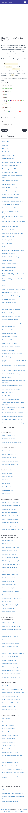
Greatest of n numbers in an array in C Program (14, 423)
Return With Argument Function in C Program (13, 289)
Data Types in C (6, 152)
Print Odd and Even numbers (9, 509)
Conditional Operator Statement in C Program (13, 201)
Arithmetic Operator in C (8, 159)
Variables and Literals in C (8, 155)
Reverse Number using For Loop (10, 574)
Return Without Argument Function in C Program (12, 285)
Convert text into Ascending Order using (12, 756)
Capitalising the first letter (9, 759)
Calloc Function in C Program (9, 333)
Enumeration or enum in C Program (11, 309)
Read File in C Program (7, 392)
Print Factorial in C (6, 493)
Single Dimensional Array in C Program (11, 257)
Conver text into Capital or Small (10, 749)
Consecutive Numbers (7, 473)
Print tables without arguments (10, 802)
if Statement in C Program (8, 184)
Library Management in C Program (10, 208)
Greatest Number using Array (9, 660)
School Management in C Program (10, 204)
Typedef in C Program (7, 357)
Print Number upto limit (8, 544)
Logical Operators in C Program (9, 172)
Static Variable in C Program (9, 306)
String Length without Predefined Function (13, 772)
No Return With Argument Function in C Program (12, 279)
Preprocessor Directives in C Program (11, 389)
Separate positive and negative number (12, 598)
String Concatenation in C (8, 728)
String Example (6, 722)
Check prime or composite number (10, 595)
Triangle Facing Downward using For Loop (12, 561)
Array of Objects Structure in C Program (12, 374)
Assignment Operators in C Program (11, 165)
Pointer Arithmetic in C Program (10, 320)
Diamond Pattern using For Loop (10, 557)
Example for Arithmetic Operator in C (11, 162)
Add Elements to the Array (9, 623)
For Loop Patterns (6, 601)
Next (24, 130)
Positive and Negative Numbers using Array (13, 653)
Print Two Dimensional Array (9, 686)
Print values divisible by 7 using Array (11, 667)
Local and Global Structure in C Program (12, 353)
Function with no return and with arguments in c (14, 797)
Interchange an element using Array (11, 643)
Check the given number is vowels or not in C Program (13, 217)
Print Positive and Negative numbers (11, 512)
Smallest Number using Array (9, 663)
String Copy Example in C (8, 732)
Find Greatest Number (7, 451)
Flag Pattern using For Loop (9, 554)
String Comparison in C (8, 725)
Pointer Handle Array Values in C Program (12, 323)
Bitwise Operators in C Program (10, 181)
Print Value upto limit (7, 540)
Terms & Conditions (19, 811)
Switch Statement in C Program (10, 198)
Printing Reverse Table (8, 490)
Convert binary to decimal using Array (11, 670)
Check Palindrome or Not (8, 781)
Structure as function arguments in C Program (13, 370)
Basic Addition (5, 148)
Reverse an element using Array (10, 646)
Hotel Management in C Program (10, 226)
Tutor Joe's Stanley (6, 2)
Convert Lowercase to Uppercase (10, 752)
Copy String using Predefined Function (11, 766)
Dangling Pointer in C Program (9, 343)
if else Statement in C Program (10, 187)
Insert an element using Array (9, 633)
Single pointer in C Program (9, 313)
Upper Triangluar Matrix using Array (11, 703)
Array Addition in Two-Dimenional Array (12, 689)
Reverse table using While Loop (10, 523)
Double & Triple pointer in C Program (11, 316)
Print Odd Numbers (7, 480)
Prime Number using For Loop (9, 578)
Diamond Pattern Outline (8, 612)
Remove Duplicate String (8, 739)
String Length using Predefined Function (12, 769)
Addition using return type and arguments (12, 790)
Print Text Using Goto (7, 476)
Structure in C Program (8, 350)
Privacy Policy (10, 811)
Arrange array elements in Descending (11, 629)
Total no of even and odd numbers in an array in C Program (13, 403)
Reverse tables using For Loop (9, 588)
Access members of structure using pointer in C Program (13, 366)
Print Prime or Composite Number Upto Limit (13, 516)
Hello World (5, 145)
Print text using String (7, 718)
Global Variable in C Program (9, 303)
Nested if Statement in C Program (10, 194)
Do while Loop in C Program (8, 240)
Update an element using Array (10, 636)
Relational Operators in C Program (10, 169)
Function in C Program (7, 270)
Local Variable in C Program (8, 299)
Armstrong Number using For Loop (10, 547)
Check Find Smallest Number (9, 454)
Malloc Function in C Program (9, 330)
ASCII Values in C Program (8, 253)
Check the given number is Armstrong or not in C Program (13, 222)
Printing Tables (6, 483)
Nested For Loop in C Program (9, 247)
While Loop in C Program (8, 236)
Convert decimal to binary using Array (11, 674)
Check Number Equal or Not (9, 458)
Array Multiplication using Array (10, 696)
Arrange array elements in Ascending (11, 626)
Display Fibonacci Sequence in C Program (12, 419)
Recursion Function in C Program (10, 292)
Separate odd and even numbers (10, 591)
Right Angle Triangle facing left (9, 568)
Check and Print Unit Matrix (9, 709)
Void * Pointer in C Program (8, 326)
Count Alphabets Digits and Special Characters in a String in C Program (14, 408)
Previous (4, 130)
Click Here (14, 118)
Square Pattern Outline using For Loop (11, 605)
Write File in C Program (7, 396)
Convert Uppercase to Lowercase (10, 735)
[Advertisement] (14, 20)
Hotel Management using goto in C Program (13, 233)
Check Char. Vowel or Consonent (10, 461)
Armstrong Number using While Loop (11, 506)
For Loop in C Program (7, 243)
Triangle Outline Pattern (8, 608)
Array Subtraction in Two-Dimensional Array (13, 693)
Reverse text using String (8, 742)
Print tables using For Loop (9, 585)
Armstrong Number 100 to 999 (10, 657)
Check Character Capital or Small (10, 464)
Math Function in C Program (9, 267)
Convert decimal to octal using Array (11, 677)
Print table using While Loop (9, 526)
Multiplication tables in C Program (10, 399)
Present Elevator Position (8, 435)
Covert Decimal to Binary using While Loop (12, 529)
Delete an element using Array (9, 640)
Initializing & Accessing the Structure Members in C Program (14, 361)
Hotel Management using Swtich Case (11, 442)
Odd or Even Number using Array (10, 650)
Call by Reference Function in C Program (12, 296)
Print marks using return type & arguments (13, 793)
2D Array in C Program (7, 260)
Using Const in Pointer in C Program (11, 347)
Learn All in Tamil (5, 810)
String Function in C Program (9, 264)
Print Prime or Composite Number (10, 519)
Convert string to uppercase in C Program (12, 413)
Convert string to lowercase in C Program (12, 416)
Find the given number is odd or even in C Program (12, 212)
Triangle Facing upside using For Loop (11, 564)
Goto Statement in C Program (9, 230)
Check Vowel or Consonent (8, 439)
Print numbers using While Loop (10, 502)
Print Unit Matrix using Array (9, 706)
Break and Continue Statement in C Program (13, 250)
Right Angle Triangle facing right (10, 571)
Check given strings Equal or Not (10, 762)
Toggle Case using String (8, 745)
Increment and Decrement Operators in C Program (12, 176)
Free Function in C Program (8, 340)
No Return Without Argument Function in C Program (13, 274)
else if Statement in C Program (10, 191)
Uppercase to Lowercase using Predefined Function (12, 777)
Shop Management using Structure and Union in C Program (13, 381)
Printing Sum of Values (8, 487)
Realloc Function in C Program (9, 336)
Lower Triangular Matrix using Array (11, 699)
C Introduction (5, 142)
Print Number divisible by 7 (8, 581)
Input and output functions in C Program (12, 386)
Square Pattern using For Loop (9, 551)
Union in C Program (7, 377)
